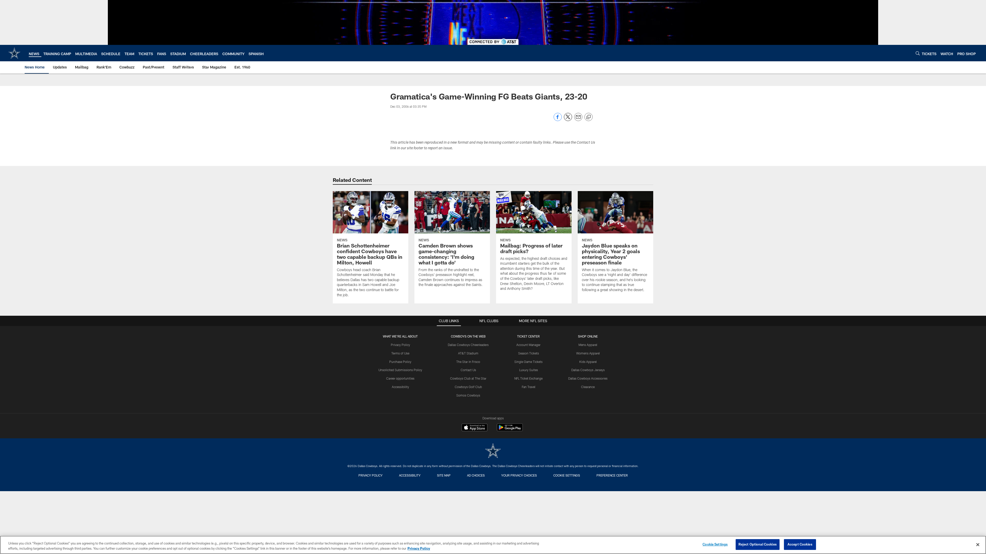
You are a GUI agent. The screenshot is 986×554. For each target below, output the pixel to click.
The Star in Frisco (468, 361)
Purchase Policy (400, 361)
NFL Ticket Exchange (528, 378)
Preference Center (612, 475)
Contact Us (468, 370)
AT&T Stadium (468, 353)
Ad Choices (476, 475)
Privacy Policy (400, 345)
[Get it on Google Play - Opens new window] (509, 430)
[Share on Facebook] (558, 119)
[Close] (977, 544)
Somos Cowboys (468, 395)
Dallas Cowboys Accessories (588, 378)
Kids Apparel (588, 361)
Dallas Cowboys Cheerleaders (468, 345)
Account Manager (528, 345)
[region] (493, 545)
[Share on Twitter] (568, 119)
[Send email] (578, 119)
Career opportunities (400, 378)
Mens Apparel (588, 345)
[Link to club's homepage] (14, 53)
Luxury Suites (528, 370)
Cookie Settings (566, 475)
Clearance (588, 387)
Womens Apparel (588, 353)
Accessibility (400, 387)
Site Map (444, 475)
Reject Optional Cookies (757, 544)
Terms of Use (400, 353)
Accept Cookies (800, 544)
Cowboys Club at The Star (468, 378)
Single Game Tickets (528, 361)
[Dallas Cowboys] (493, 451)
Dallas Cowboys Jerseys (588, 370)
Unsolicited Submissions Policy (400, 370)
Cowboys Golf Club (468, 387)
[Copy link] (588, 117)
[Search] (918, 53)
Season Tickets (528, 353)
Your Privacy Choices (519, 475)
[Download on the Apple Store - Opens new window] (474, 428)
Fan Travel (528, 387)
